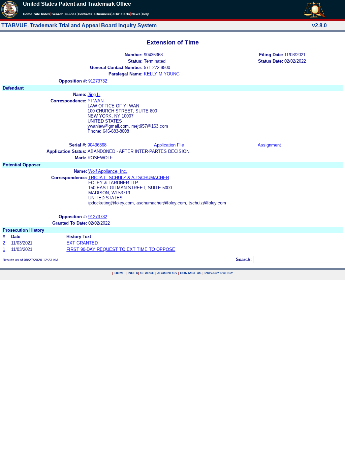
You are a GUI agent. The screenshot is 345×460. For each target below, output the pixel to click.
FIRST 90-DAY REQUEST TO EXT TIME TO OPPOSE (120, 249)
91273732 (97, 81)
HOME (120, 273)
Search (57, 14)
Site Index (42, 14)
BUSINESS (167, 273)
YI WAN (95, 100)
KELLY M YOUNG (162, 73)
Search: (244, 259)
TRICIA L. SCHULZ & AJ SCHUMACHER (128, 177)
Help (145, 14)
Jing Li (94, 94)
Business (102, 14)
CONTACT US (190, 273)
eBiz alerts (121, 14)
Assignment (269, 144)
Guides (70, 14)
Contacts (85, 14)
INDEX (133, 273)
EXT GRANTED (82, 242)
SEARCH (147, 273)
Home (27, 14)
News (135, 14)
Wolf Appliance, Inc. (107, 171)
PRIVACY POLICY (219, 273)
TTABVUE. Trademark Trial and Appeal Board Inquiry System (79, 25)
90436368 (97, 144)
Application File (169, 144)
